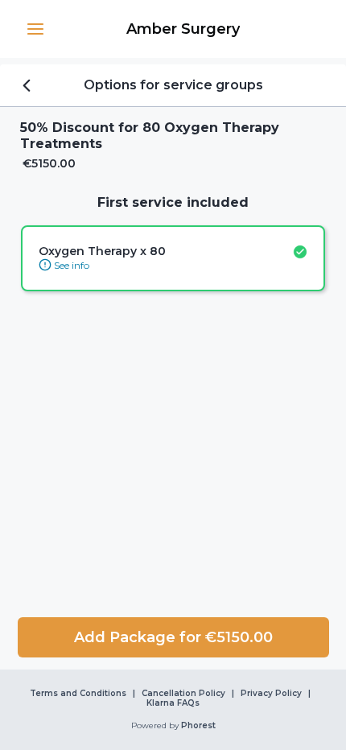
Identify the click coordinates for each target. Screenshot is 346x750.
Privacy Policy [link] (271, 693)
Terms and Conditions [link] (78, 693)
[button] (35, 29)
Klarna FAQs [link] (173, 703)
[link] (182, 29)
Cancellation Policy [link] (183, 693)
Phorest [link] (198, 726)
